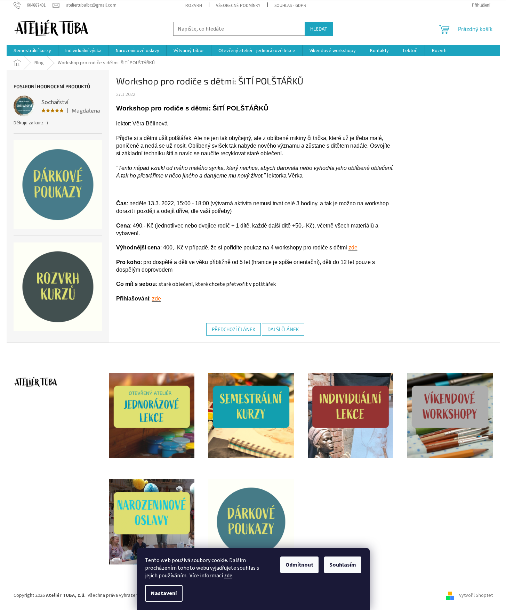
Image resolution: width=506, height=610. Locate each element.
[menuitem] (32, 50)
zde (228, 575)
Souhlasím (342, 565)
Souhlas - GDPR (290, 5)
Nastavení (164, 593)
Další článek (283, 329)
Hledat (318, 29)
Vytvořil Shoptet (476, 595)
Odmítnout (299, 565)
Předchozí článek (233, 329)
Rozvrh (193, 5)
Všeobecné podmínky (238, 5)
